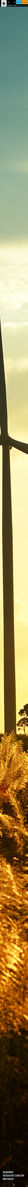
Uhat (15, 5)
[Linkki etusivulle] (4, 3)
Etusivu (10, 5)
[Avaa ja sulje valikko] (8, 2)
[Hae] (14, 2)
